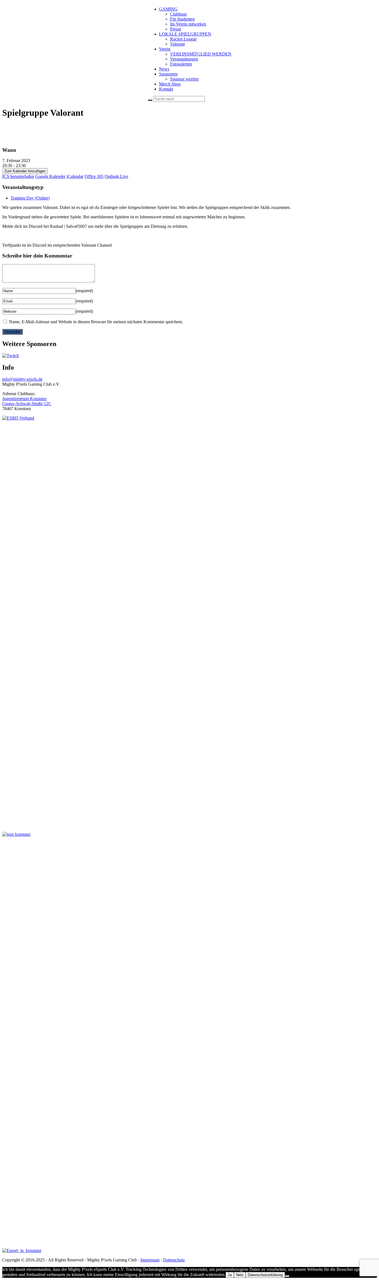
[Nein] (287, 1276)
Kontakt (166, 89)
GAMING (168, 9)
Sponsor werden (184, 79)
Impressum (150, 1260)
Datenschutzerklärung (265, 1275)
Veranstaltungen (184, 59)
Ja (230, 1275)
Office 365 (94, 176)
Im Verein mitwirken (188, 24)
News (164, 69)
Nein (239, 1275)
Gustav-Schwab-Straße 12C (26, 403)
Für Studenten (182, 19)
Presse (175, 29)
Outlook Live (116, 176)
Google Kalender (50, 176)
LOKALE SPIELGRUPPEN (185, 34)
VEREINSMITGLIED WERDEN (200, 54)
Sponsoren (168, 74)
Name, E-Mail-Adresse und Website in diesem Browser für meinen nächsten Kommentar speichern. (96, 321)
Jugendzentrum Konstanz (24, 398)
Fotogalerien (181, 64)
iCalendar (75, 176)
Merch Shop (170, 84)
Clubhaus (178, 14)
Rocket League (183, 39)
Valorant (177, 44)
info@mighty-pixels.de (22, 379)
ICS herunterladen (18, 176)
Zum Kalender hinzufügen (25, 171)
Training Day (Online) (30, 198)
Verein (164, 49)
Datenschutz (174, 1260)
